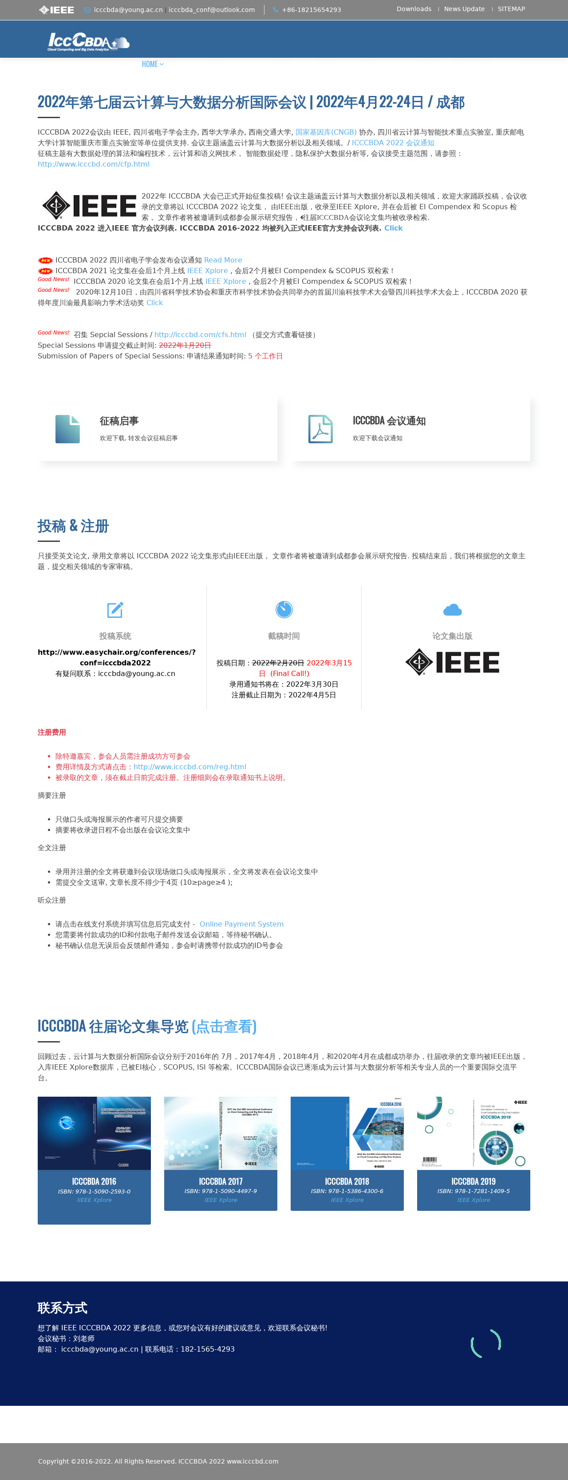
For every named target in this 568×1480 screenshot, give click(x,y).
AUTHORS (348, 64)
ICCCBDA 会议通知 (389, 420)
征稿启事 (119, 420)
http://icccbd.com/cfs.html (200, 334)
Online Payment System (242, 924)
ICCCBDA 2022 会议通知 (393, 143)
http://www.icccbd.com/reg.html (190, 767)
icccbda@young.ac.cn (128, 9)
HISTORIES (506, 64)
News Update (464, 9)
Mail (474, 64)
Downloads (414, 9)
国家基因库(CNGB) (326, 132)
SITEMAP (511, 9)
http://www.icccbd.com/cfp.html (94, 164)
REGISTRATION (399, 64)
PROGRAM (303, 64)
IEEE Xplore (207, 271)
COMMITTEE (191, 64)
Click (393, 228)
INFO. (444, 64)
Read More (223, 260)
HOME (150, 64)
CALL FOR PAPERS (248, 64)
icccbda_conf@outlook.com (212, 9)
